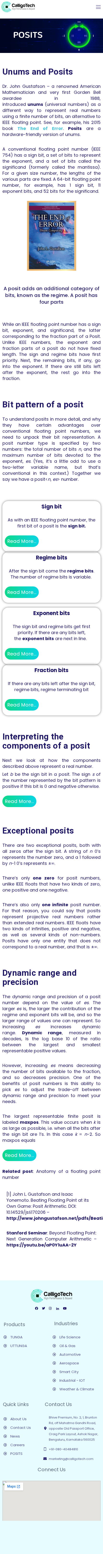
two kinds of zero (81, 884)
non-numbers (85, 935)
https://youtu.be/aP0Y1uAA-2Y (41, 1245)
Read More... (21, 541)
